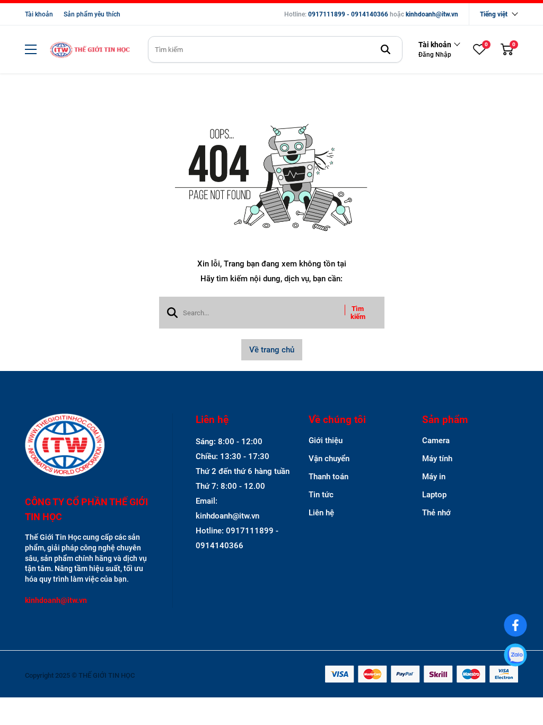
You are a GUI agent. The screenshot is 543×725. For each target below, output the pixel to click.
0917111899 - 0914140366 (348, 14)
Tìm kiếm (358, 313)
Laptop (434, 494)
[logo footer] (87, 446)
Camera (436, 440)
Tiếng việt (493, 14)
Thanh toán (328, 476)
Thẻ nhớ (436, 512)
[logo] (89, 49)
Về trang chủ (271, 350)
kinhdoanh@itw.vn (432, 14)
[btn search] (385, 49)
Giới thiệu (326, 440)
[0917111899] (515, 655)
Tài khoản (39, 14)
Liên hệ (321, 512)
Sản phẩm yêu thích (92, 14)
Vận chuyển (329, 458)
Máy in (433, 476)
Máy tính (437, 458)
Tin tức (321, 494)
